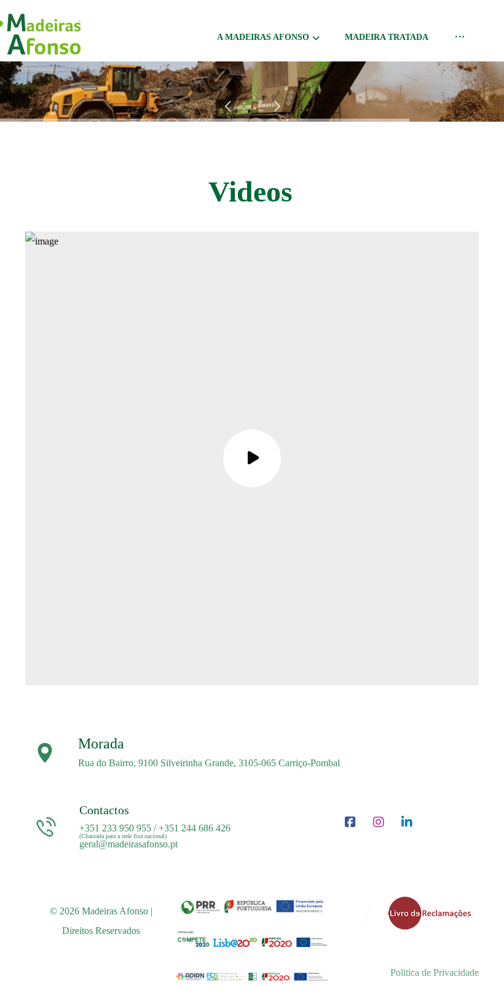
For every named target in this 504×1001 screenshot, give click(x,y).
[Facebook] (350, 822)
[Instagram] (378, 822)
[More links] (460, 40)
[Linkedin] (407, 822)
